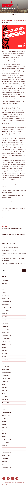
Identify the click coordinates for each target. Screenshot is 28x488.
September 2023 (6, 381)
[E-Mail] (16, 478)
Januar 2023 (5, 406)
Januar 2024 (5, 369)
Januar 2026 (5, 298)
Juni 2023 (4, 390)
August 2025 (5, 311)
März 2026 (5, 292)
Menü (14, 14)
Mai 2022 (4, 430)
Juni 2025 (4, 317)
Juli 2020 (4, 461)
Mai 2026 (4, 286)
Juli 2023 (4, 387)
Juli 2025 (4, 314)
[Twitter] (8, 478)
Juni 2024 (4, 353)
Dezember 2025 (6, 301)
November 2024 (6, 338)
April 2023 (5, 397)
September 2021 (6, 439)
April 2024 (5, 360)
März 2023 (5, 400)
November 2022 (6, 412)
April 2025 (5, 323)
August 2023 (5, 384)
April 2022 (5, 433)
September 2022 (6, 418)
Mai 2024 (4, 357)
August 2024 (5, 347)
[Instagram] (12, 478)
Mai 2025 (4, 320)
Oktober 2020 (6, 455)
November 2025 (6, 304)
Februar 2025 (5, 329)
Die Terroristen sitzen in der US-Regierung (13, 263)
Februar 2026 (5, 295)
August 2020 (5, 458)
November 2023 (6, 375)
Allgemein (7, 218)
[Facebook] (3, 478)
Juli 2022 (4, 424)
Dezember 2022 (6, 409)
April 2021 (5, 449)
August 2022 (5, 421)
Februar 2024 (5, 366)
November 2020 (6, 452)
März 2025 (5, 326)
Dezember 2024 (6, 335)
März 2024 (5, 363)
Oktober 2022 (6, 415)
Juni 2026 (4, 283)
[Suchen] (24, 270)
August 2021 (5, 443)
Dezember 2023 (6, 372)
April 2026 (5, 289)
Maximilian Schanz (20, 20)
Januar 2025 (5, 332)
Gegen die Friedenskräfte (9, 250)
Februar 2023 (5, 403)
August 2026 (5, 280)
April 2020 (5, 464)
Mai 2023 (4, 393)
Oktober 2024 (6, 341)
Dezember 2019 (6, 467)
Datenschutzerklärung (7, 482)
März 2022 (5, 436)
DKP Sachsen (9, 9)
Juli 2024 (4, 350)
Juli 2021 (4, 446)
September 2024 (6, 344)
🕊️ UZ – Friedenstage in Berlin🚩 (10, 247)
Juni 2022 (4, 427)
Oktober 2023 (6, 378)
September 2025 (6, 307)
